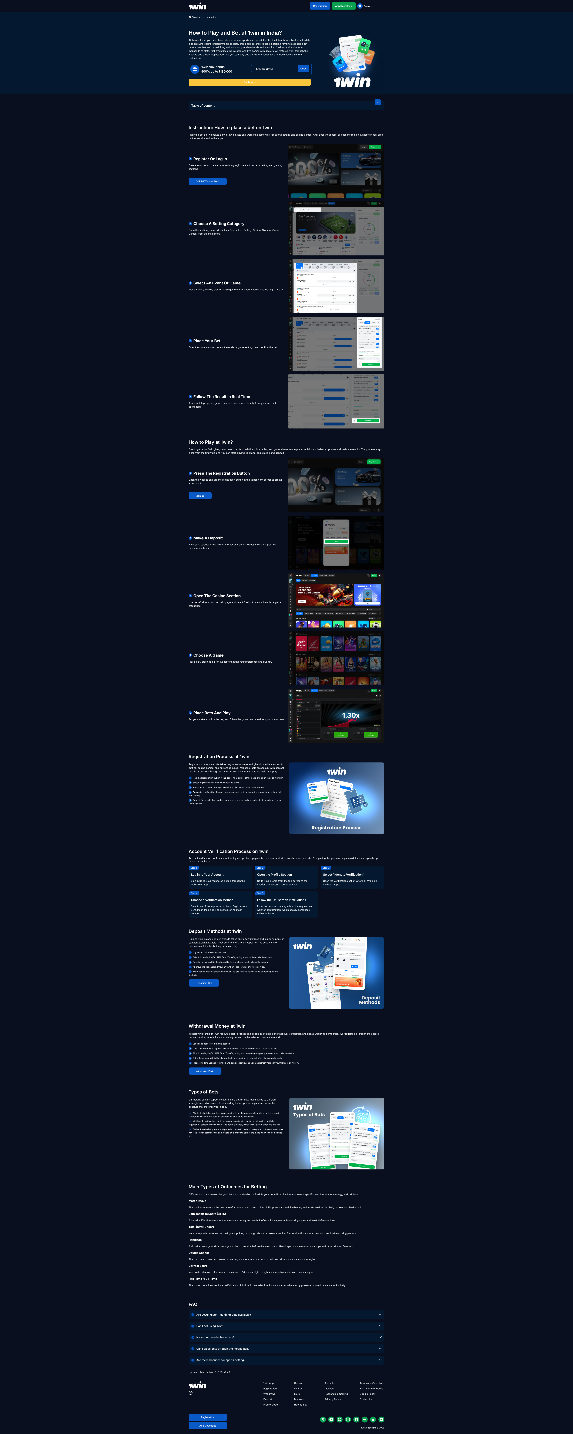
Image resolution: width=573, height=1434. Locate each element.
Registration (270, 1388)
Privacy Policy (333, 1399)
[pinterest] (340, 1420)
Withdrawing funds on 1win (204, 1033)
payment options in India (202, 942)
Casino (298, 1383)
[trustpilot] (373, 1420)
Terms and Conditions (372, 1383)
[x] (323, 1420)
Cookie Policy (367, 1393)
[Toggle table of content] (378, 102)
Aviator (298, 1388)
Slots (297, 1393)
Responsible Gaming (336, 1393)
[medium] (365, 1420)
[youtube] (331, 1420)
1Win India (197, 17)
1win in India (198, 40)
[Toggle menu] (382, 6)
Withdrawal (269, 1393)
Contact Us (366, 1399)
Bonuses (299, 1399)
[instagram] (348, 1420)
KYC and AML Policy (371, 1388)
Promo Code (270, 1404)
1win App (268, 1383)
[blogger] (381, 1420)
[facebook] (356, 1420)
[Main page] (198, 6)
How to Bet (300, 1404)
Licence (329, 1388)
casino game (303, 134)
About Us (330, 1383)
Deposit (267, 1399)
